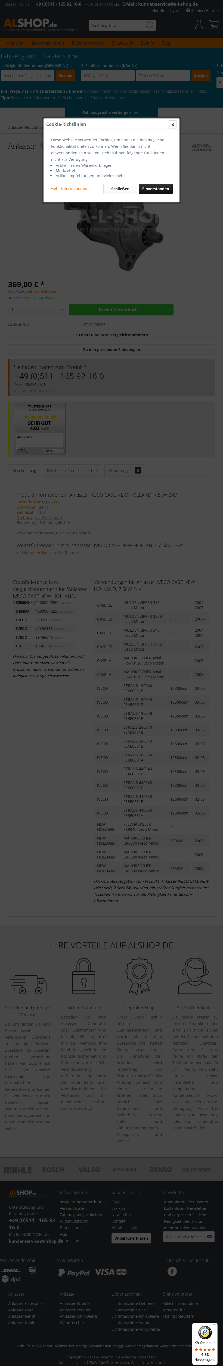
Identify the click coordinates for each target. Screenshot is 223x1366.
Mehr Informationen (68, 188)
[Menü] (214, 1326)
